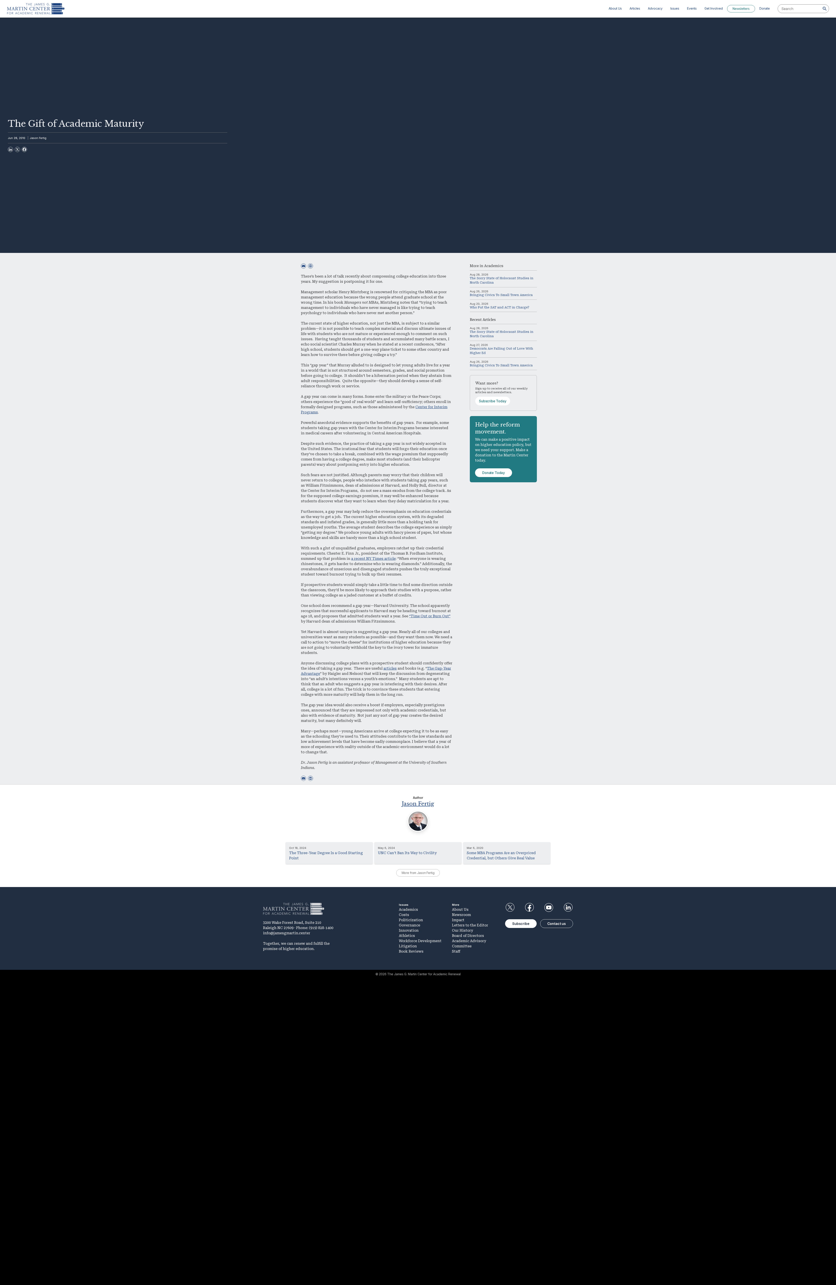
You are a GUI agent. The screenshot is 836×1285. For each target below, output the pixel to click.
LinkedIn (568, 907)
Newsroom (461, 915)
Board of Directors (468, 936)
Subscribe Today (492, 401)
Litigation (408, 946)
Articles (635, 8)
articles (390, 668)
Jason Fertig (38, 138)
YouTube (549, 907)
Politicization (411, 920)
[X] (17, 149)
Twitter (510, 907)
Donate (764, 8)
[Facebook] (24, 149)
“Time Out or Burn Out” (429, 616)
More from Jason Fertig (418, 873)
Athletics (407, 936)
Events (692, 8)
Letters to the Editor (470, 925)
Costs (404, 915)
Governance (409, 925)
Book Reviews (411, 951)
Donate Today (493, 473)
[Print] (310, 266)
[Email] (303, 266)
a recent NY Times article (373, 559)
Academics (493, 266)
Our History (462, 930)
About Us (615, 8)
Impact (458, 920)
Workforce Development (420, 941)
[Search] (824, 8)
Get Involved (714, 8)
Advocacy (655, 8)
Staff (456, 951)
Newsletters (741, 8)
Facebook (529, 907)
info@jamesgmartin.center (286, 933)
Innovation (409, 930)
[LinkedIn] (10, 149)
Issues (674, 8)
